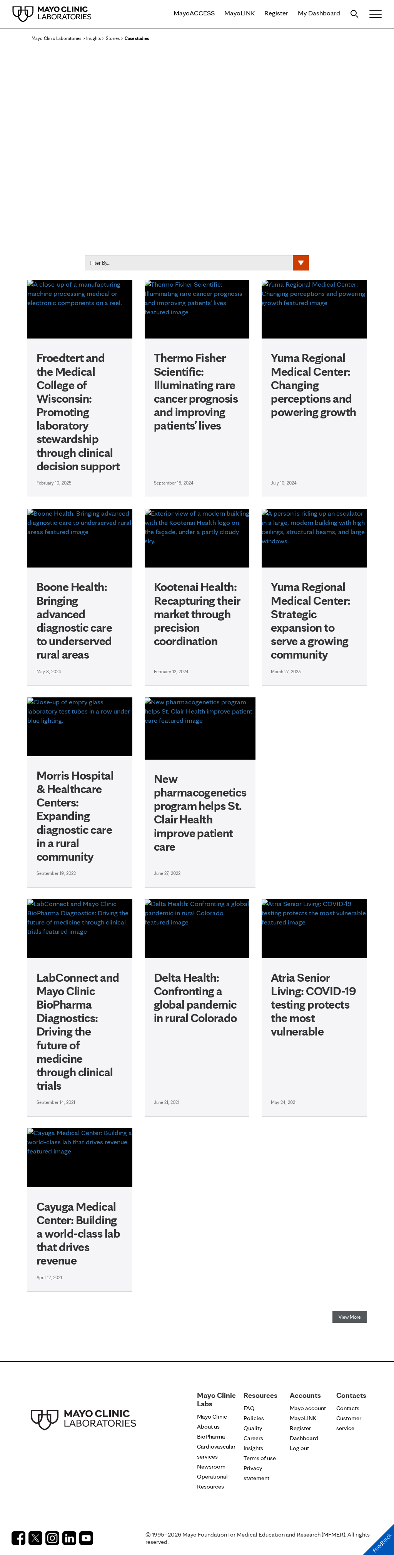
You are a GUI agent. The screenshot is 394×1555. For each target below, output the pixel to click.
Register (276, 13)
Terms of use (260, 1458)
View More (350, 1317)
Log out (299, 1448)
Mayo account (308, 1408)
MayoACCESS (194, 13)
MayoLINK (239, 13)
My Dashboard (319, 13)
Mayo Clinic (212, 1416)
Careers (253, 1438)
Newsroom (211, 1466)
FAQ (249, 1408)
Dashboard (304, 1438)
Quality (253, 1428)
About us (208, 1426)
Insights (93, 38)
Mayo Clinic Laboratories (56, 38)
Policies (254, 1418)
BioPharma (211, 1436)
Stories (113, 38)
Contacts (347, 1408)
